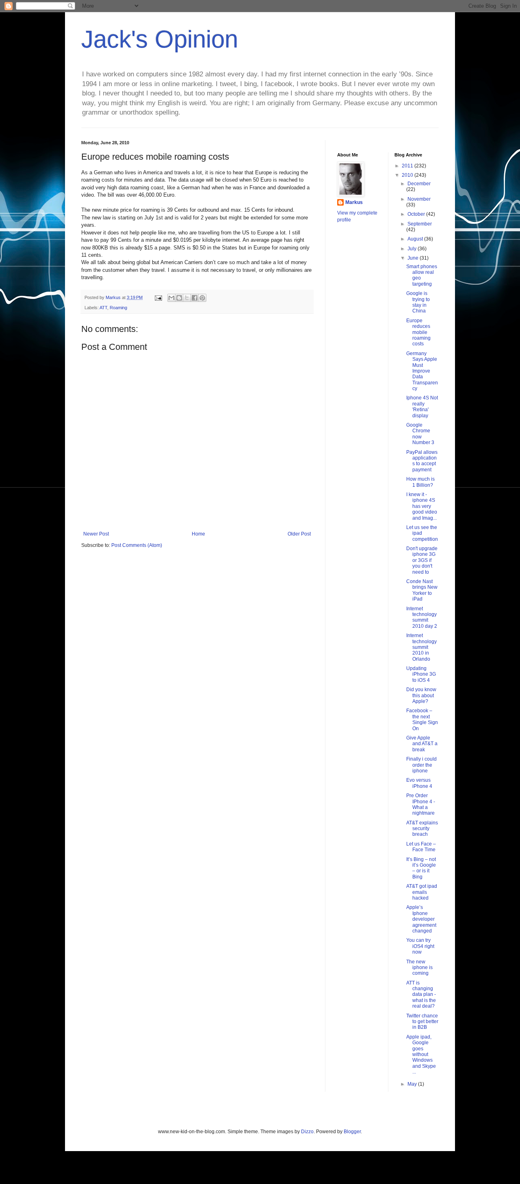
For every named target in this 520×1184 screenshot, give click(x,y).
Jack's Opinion (159, 39)
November (419, 199)
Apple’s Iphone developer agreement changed (421, 919)
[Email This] (171, 298)
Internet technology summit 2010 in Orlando (421, 647)
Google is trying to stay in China (418, 302)
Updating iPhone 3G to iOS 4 (421, 674)
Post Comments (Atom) (136, 545)
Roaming (118, 307)
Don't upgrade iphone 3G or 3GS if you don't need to (422, 560)
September (419, 224)
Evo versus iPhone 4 (419, 783)
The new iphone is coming (419, 967)
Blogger (352, 1131)
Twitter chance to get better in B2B (422, 1021)
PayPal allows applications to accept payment (422, 461)
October (416, 214)
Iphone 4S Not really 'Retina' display (422, 406)
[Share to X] (187, 298)
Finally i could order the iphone (421, 765)
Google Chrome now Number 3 (420, 433)
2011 (408, 166)
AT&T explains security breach (422, 828)
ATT (103, 307)
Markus (354, 202)
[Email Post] (158, 297)
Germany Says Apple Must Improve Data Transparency (422, 371)
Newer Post (96, 534)
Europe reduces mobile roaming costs (418, 332)
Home (198, 534)
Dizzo (307, 1131)
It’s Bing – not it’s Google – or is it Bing (421, 868)
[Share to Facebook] (195, 298)
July (412, 249)
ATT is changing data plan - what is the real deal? (421, 994)
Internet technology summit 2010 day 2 (421, 617)
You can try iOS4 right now (420, 946)
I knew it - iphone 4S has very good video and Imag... (421, 506)
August (415, 239)
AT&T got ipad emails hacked (421, 892)
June (413, 258)
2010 (408, 175)
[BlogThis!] (179, 298)
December (419, 183)
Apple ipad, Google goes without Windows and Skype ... (421, 1054)
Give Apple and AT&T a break (422, 743)
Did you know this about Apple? (421, 695)
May (412, 1084)
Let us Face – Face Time (421, 846)
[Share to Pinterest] (202, 298)
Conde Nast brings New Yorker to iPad (422, 590)
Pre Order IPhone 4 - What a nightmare (420, 804)
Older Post (299, 534)
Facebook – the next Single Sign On (422, 719)
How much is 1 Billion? (420, 482)
